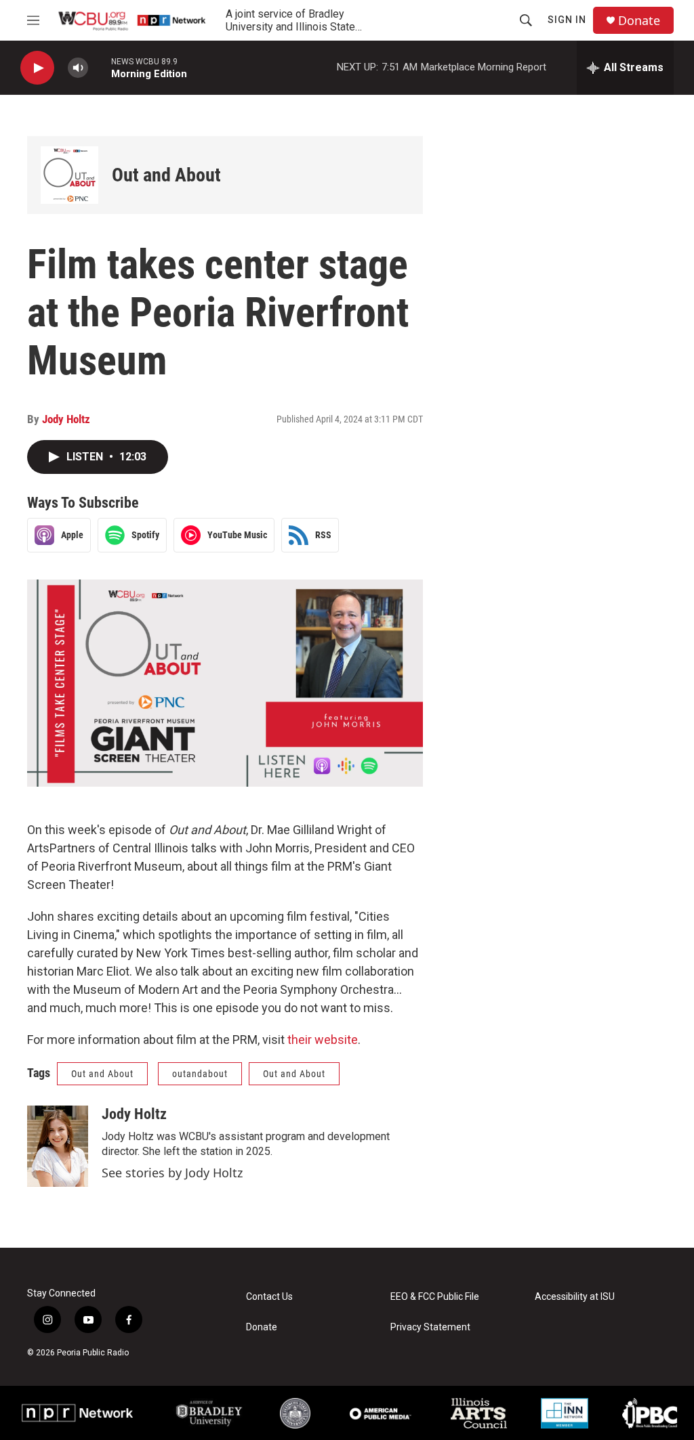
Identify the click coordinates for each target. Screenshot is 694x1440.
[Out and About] (69, 175)
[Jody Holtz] (57, 1146)
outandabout (200, 1073)
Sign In (567, 19)
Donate (639, 21)
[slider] (100, 67)
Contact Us (269, 1297)
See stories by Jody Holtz (172, 1172)
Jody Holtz (66, 419)
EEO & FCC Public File (434, 1297)
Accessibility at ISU (575, 1297)
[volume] (77, 68)
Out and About (166, 175)
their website (322, 1039)
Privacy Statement (430, 1327)
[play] (37, 68)
